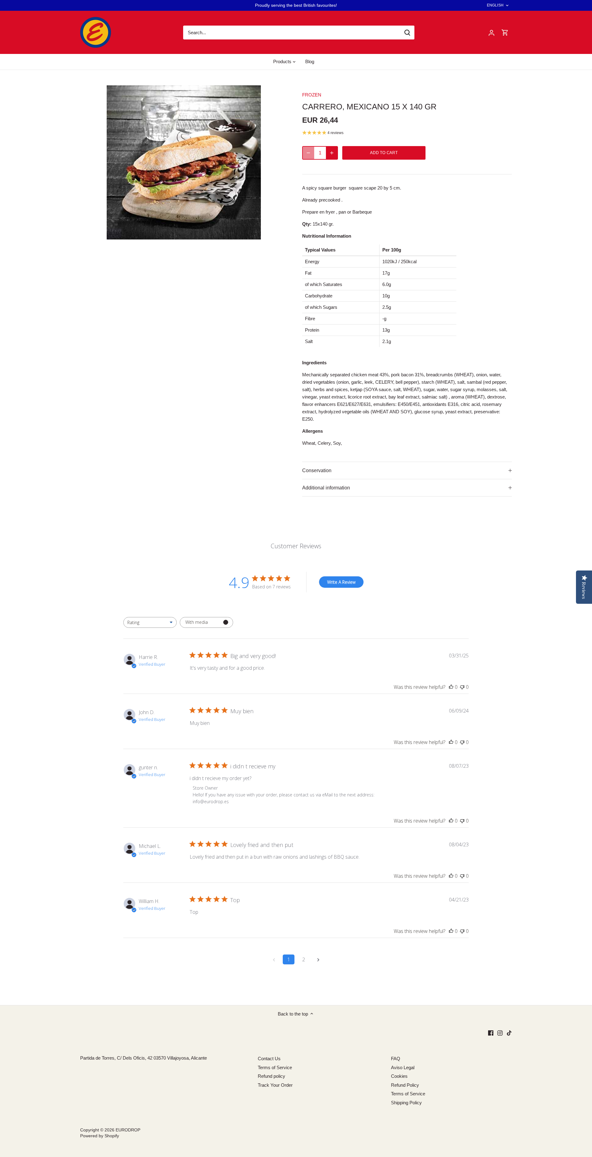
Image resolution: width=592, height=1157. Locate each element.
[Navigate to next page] (318, 959)
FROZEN (311, 94)
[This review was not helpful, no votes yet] (462, 687)
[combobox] (150, 622)
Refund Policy (405, 1085)
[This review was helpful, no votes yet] (451, 687)
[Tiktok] (509, 1032)
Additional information (326, 487)
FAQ (395, 1058)
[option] (183, 162)
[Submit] (407, 32)
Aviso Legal (402, 1067)
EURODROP (128, 1130)
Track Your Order (275, 1085)
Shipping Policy (406, 1102)
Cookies (399, 1076)
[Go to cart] (505, 32)
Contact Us (269, 1058)
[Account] (491, 32)
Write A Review (341, 582)
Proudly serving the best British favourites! (296, 5)
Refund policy (271, 1076)
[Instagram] (500, 1032)
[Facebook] (490, 1032)
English (495, 5)
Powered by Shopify (99, 1136)
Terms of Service (275, 1067)
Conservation (316, 470)
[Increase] (332, 152)
